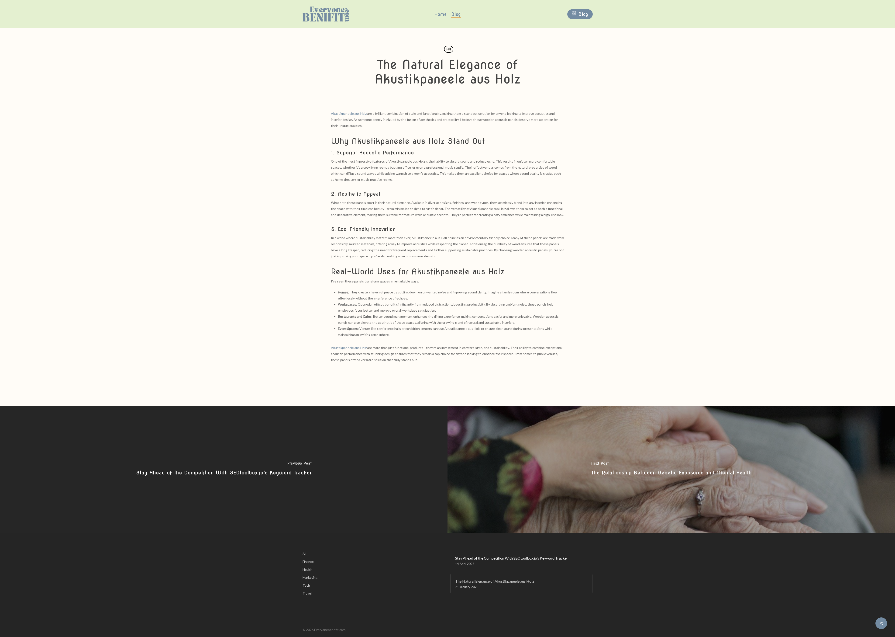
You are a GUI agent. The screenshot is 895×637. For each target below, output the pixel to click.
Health (307, 569)
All (448, 49)
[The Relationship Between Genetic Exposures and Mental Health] (671, 469)
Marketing (310, 577)
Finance (308, 562)
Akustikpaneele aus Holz (349, 113)
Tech (306, 585)
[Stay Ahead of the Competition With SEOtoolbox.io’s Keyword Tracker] (224, 469)
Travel (307, 593)
